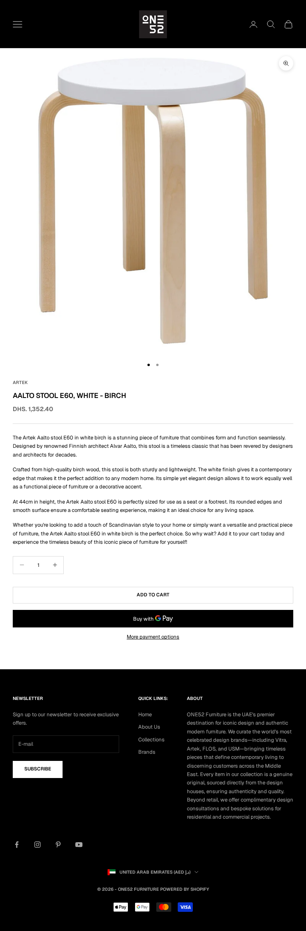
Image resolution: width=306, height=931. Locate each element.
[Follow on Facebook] (17, 845)
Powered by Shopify (184, 889)
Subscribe (37, 769)
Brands (146, 752)
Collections (151, 739)
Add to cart (153, 595)
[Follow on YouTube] (79, 845)
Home (145, 714)
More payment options (153, 636)
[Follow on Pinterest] (58, 845)
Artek (20, 382)
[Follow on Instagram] (37, 845)
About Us (149, 726)
